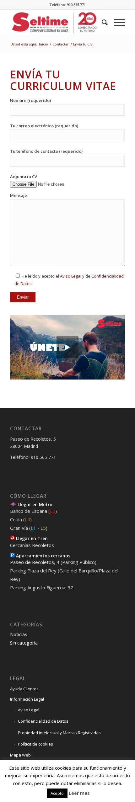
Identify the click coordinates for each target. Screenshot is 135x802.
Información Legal (27, 699)
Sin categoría (24, 643)
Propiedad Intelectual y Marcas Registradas (59, 733)
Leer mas (79, 793)
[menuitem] (101, 22)
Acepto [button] (57, 793)
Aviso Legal (70, 276)
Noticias (18, 634)
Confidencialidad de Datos (43, 721)
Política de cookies (35, 744)
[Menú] (116, 22)
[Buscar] (101, 22)
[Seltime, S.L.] (56, 22)
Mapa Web (20, 755)
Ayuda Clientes (24, 689)
